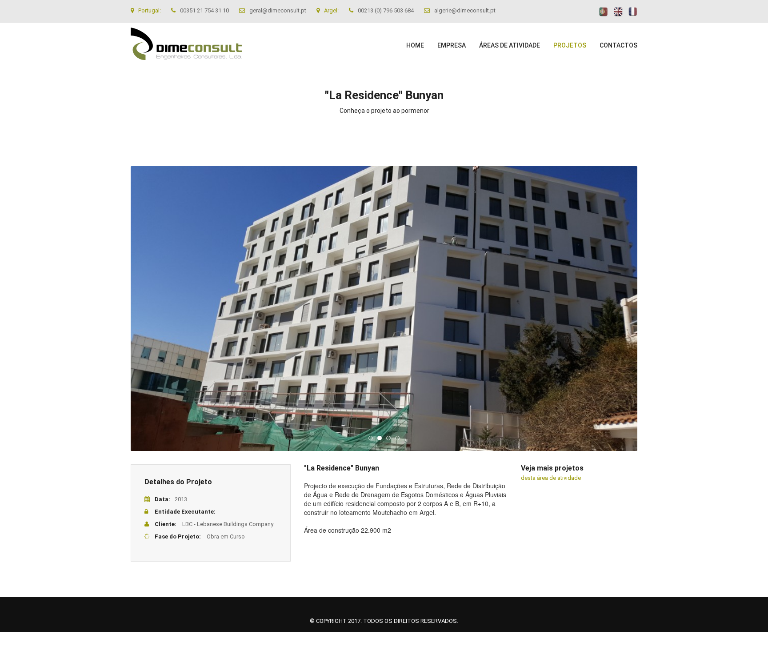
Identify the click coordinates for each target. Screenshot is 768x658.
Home (415, 45)
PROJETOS (569, 45)
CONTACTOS (618, 45)
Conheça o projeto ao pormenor (384, 110)
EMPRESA (451, 45)
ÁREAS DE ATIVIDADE (509, 45)
